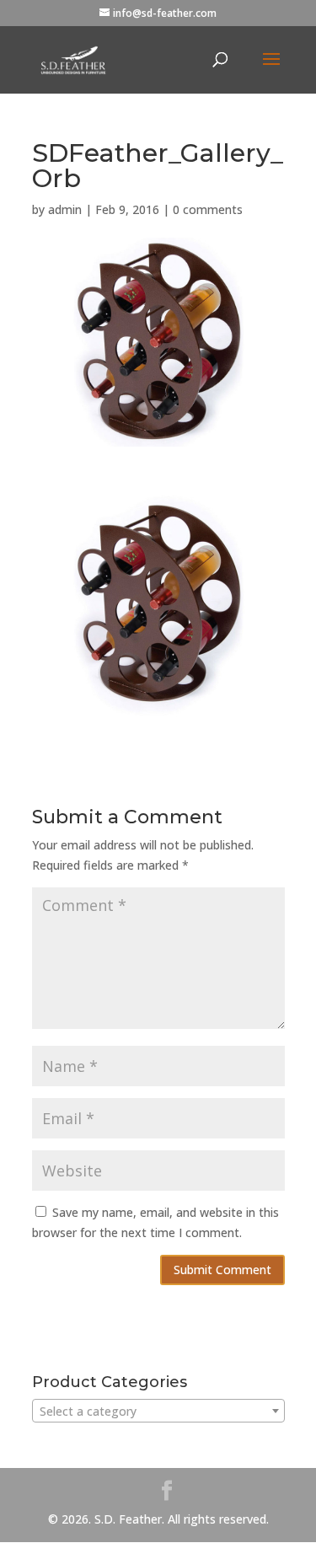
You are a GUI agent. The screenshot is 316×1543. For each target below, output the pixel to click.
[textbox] (158, 1411)
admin (65, 209)
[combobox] (158, 1410)
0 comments (208, 209)
